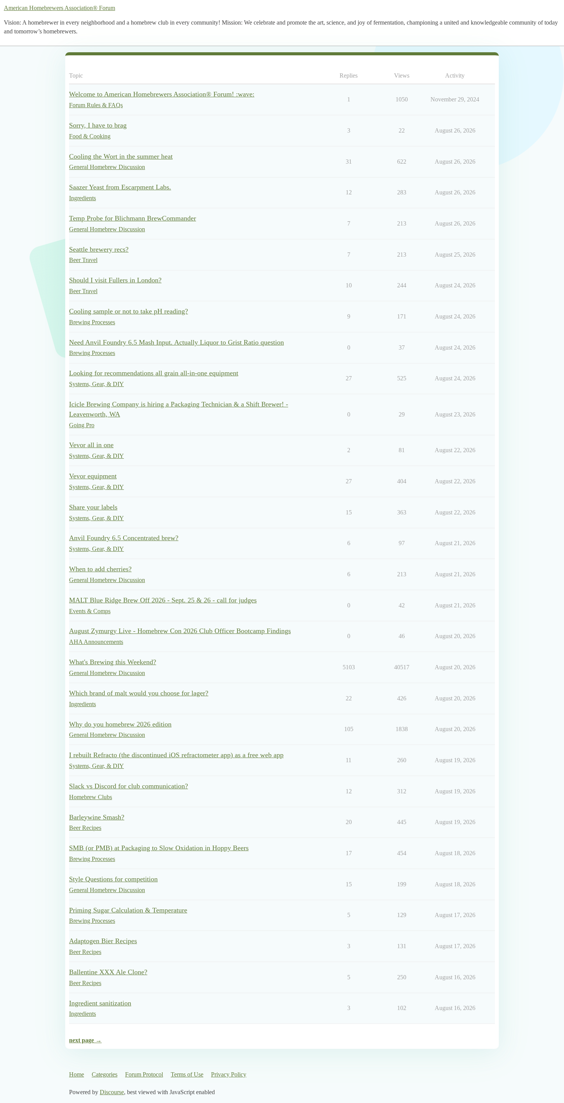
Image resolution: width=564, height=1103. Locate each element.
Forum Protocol (144, 1074)
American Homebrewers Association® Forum (59, 8)
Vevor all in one (91, 445)
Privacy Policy (228, 1074)
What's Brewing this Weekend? (112, 662)
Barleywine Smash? (96, 817)
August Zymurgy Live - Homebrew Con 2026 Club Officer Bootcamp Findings (180, 631)
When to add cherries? (100, 569)
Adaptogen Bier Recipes (103, 941)
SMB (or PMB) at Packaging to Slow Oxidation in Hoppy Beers (159, 848)
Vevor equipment (93, 476)
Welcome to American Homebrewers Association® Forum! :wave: (161, 94)
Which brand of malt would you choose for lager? (138, 693)
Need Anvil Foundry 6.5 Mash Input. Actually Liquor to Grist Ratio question (176, 342)
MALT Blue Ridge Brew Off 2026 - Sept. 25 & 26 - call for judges (163, 600)
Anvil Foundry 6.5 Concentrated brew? (123, 538)
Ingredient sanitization (100, 1003)
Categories (104, 1074)
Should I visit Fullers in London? (115, 280)
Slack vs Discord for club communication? (128, 786)
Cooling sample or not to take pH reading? (128, 311)
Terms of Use (187, 1074)
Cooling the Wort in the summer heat (121, 156)
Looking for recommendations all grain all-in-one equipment (153, 373)
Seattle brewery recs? (99, 249)
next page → (85, 1040)
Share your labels (93, 507)
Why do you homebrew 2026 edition (120, 724)
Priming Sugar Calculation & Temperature (128, 910)
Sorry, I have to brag (98, 125)
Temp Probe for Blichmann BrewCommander (132, 218)
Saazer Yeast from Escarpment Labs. (120, 187)
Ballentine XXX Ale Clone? (108, 972)
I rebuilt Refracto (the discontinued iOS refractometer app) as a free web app (176, 755)
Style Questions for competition (113, 879)
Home (76, 1074)
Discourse (112, 1092)
